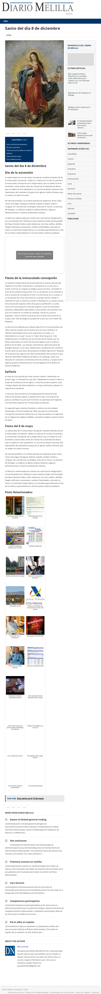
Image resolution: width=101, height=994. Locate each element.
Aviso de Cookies (83, 992)
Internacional (73, 179)
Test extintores (18, 840)
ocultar (24, 140)
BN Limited (22, 946)
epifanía (9, 153)
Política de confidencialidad (37, 992)
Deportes (71, 164)
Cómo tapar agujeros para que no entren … (85, 135)
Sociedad (71, 213)
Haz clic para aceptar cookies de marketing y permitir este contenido (34, 255)
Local (8, 35)
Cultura (71, 159)
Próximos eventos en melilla (26, 861)
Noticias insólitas (75, 198)
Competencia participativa (25, 901)
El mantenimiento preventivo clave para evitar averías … (84, 124)
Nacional (71, 189)
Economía (72, 169)
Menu (6, 21)
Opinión (71, 208)
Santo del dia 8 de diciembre (16, 144)
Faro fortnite (17, 882)
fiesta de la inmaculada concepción (19, 150)
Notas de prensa (74, 193)
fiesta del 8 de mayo (13, 156)
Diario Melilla (7, 989)
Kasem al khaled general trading (28, 819)
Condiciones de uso (16, 992)
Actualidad (72, 154)
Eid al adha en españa (22, 922)
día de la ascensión (13, 147)
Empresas (72, 174)
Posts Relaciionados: (13, 159)
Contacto (95, 992)
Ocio (69, 203)
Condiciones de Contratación (62, 992)
